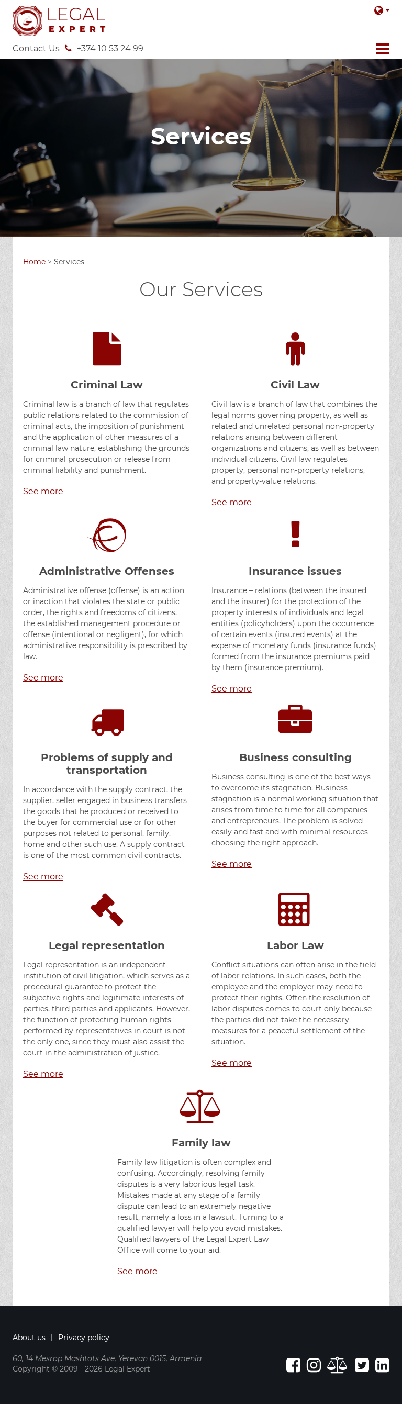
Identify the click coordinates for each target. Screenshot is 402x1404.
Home (34, 261)
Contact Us (36, 48)
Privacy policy (83, 1337)
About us (29, 1337)
